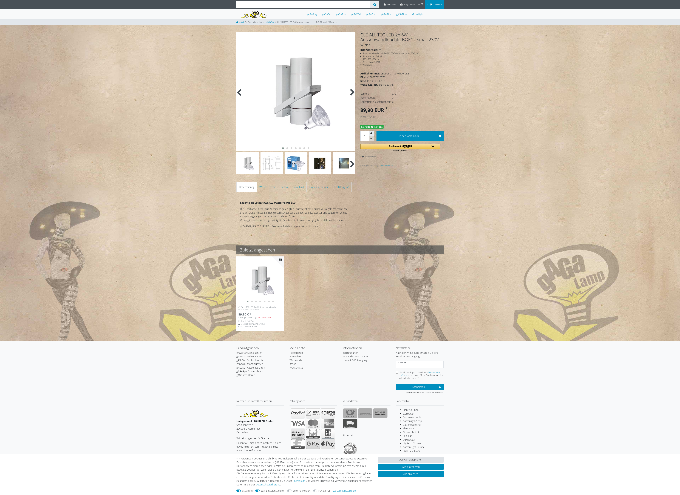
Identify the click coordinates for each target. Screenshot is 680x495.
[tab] (246, 187)
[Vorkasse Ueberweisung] (297, 444)
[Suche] (374, 4)
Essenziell (247, 490)
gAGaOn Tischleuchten (249, 356)
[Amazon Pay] (328, 413)
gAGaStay (312, 14)
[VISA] (297, 423)
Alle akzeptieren (411, 466)
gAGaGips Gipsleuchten (249, 371)
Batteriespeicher (412, 424)
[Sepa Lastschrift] (313, 413)
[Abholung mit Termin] (350, 423)
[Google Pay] (313, 444)
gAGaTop (341, 14)
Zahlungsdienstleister (273, 490)
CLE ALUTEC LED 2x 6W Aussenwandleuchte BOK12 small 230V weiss (257, 308)
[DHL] (365, 413)
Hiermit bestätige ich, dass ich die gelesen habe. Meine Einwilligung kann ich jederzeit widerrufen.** (421, 375)
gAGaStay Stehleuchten (249, 352)
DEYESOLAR (409, 439)
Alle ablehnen (410, 474)
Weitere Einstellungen (345, 490)
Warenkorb (296, 360)
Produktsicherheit (319, 187)
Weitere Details (267, 187)
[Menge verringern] (371, 138)
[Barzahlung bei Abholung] (313, 434)
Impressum (299, 480)
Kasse (293, 364)
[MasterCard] (313, 423)
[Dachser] (380, 413)
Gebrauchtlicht (411, 432)
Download (298, 187)
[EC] (328, 434)
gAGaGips (386, 14)
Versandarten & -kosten (356, 356)
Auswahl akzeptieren (411, 459)
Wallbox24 (408, 413)
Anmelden (295, 356)
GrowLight (417, 14)
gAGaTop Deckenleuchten (250, 360)
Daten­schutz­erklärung (268, 484)
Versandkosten (386, 165)
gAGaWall (356, 14)
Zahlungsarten (350, 352)
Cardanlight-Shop (412, 421)
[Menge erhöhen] (371, 133)
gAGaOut (371, 14)
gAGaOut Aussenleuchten (250, 367)
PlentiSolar (409, 428)
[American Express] (328, 423)
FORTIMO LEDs (411, 450)
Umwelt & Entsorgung (355, 360)
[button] (400, 148)
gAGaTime (401, 14)
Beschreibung (246, 187)
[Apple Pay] (328, 444)
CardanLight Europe (414, 447)
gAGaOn (326, 14)
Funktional (324, 490)
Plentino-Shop (410, 410)
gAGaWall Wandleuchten (249, 364)
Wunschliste (370, 156)
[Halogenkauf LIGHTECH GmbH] (254, 413)
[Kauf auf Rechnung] (297, 434)
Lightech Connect (412, 443)
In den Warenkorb (409, 136)
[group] (260, 280)
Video (285, 187)
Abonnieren (418, 387)
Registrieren (296, 352)
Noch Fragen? (341, 187)
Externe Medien (301, 490)
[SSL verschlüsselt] (350, 449)
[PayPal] (297, 413)
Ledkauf (407, 436)
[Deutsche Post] (350, 413)
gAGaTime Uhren (245, 375)
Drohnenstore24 (412, 417)
